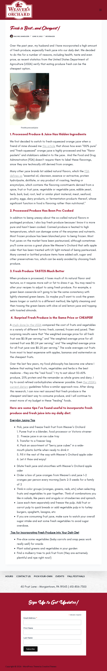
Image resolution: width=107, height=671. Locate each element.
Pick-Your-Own (43, 576)
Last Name (28, 638)
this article (48, 146)
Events (60, 576)
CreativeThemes (49, 666)
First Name (28, 628)
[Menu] (100, 10)
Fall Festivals (76, 576)
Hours (9, 576)
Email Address (30, 617)
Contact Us (23, 576)
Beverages (50, 36)
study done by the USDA (26, 325)
